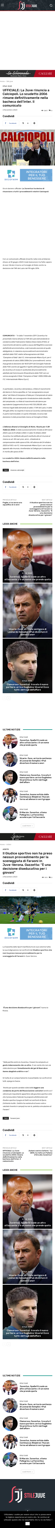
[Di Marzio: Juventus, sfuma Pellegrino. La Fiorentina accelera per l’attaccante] (10, 813)
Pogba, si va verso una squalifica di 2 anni (12, 504)
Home (2, 81)
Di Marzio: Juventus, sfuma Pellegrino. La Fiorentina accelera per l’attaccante (33, 814)
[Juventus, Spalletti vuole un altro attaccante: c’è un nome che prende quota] (27, 555)
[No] (51, 1519)
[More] (34, 123)
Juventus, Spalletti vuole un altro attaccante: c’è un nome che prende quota (27, 578)
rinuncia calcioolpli (17, 470)
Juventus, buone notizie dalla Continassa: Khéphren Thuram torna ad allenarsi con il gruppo (35, 796)
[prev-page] (4, 698)
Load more (26, 826)
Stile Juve (9, 81)
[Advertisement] (27, 41)
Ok (27, 1524)
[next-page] (8, 698)
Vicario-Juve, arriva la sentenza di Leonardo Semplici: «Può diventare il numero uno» (27, 632)
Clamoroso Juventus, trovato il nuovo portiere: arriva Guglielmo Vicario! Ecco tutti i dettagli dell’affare (27, 687)
